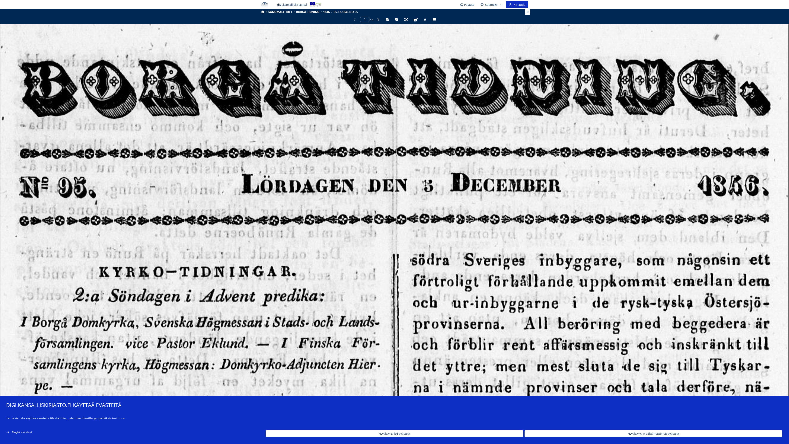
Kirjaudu (519, 5)
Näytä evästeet (22, 432)
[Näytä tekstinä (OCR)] (425, 19)
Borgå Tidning (307, 12)
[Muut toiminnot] (434, 19)
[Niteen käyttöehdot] (416, 19)
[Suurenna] (387, 19)
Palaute (468, 5)
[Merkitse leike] (406, 19)
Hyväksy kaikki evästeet (394, 434)
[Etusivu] (262, 12)
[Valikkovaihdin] (527, 12)
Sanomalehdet (280, 12)
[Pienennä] (397, 19)
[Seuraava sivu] (378, 19)
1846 (326, 12)
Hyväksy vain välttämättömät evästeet (653, 434)
